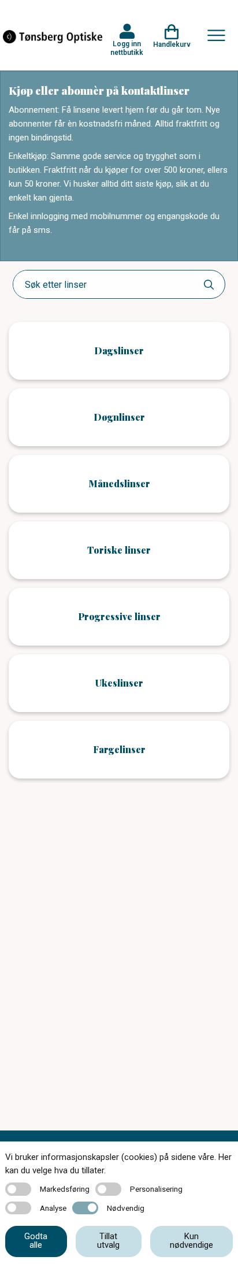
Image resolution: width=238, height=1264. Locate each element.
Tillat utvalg (108, 1240)
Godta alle (35, 1240)
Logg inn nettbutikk (127, 48)
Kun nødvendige (191, 1240)
